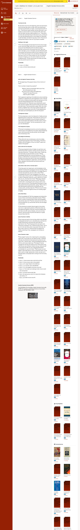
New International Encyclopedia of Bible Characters (58, 435)
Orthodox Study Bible (67, 377)
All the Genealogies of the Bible (58, 418)
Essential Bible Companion (67, 492)
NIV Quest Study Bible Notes (57, 219)
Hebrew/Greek (63, 13)
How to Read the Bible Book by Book (58, 528)
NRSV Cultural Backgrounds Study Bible (58, 378)
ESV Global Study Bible (67, 113)
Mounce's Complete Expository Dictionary (56, 89)
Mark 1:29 (22, 272)
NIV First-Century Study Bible (67, 184)
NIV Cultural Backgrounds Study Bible (58, 184)
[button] (73, 1)
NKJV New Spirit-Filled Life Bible (57, 344)
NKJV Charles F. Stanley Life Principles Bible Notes (67, 273)
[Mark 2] (51, 177)
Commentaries (59, 444)
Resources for (61, 38)
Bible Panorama (67, 475)
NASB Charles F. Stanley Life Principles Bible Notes (57, 148)
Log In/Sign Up (74, 1)
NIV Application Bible (67, 147)
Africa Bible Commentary (56, 459)
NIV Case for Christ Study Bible (68, 166)
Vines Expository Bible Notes (57, 395)
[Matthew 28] (15, 177)
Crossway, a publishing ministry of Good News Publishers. (31, 289)
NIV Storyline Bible (68, 218)
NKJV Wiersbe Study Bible (57, 361)
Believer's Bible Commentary (57, 475)
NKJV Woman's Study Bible (67, 361)
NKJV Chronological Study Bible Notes (58, 291)
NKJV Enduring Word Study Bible (67, 291)
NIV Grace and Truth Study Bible (57, 202)
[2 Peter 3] (15, 43)
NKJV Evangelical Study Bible (57, 308)
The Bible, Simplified (56, 492)
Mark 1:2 (22, 262)
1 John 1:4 (22, 67)
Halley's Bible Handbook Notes (67, 509)
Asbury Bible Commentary (66, 459)
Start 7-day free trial (61, 29)
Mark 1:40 (22, 274)
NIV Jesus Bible (67, 201)
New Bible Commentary (66, 69)
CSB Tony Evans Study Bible (57, 113)
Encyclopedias (59, 403)
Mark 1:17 (22, 269)
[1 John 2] (51, 43)
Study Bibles (59, 98)
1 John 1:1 (22, 65)
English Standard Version (24, 285)
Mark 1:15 (22, 267)
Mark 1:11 (22, 265)
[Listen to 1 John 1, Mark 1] (30, 13)
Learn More (59, 32)
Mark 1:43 (22, 277)
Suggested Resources (61, 54)
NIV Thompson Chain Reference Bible (57, 254)
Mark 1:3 (22, 264)
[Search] (76, 6)
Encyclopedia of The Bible (67, 418)
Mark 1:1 (22, 260)
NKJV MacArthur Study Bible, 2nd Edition (57, 326)
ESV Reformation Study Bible (57, 130)
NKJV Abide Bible (57, 271)
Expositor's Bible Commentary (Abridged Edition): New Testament (58, 70)
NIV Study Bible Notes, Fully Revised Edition (67, 236)
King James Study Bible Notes (67, 130)
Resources (56, 13)
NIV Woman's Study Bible (66, 254)
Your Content (71, 13)
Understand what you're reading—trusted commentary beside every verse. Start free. (46, 1)
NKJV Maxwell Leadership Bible (67, 326)
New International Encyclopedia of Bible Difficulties (68, 435)
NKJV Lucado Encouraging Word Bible (68, 308)
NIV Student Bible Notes (57, 236)
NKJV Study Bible (67, 343)
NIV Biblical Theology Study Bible (57, 166)
